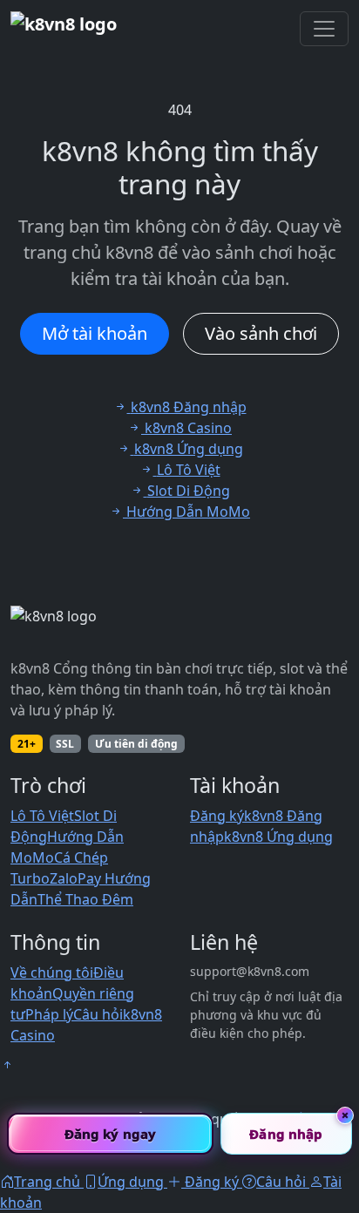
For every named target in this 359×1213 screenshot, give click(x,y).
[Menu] (324, 28)
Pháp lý (49, 1014)
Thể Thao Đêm (85, 899)
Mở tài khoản (94, 333)
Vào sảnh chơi (261, 333)
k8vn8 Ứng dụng (278, 836)
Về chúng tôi (51, 972)
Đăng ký (217, 815)
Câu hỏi (98, 1014)
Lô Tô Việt (42, 815)
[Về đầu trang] (7, 1064)
